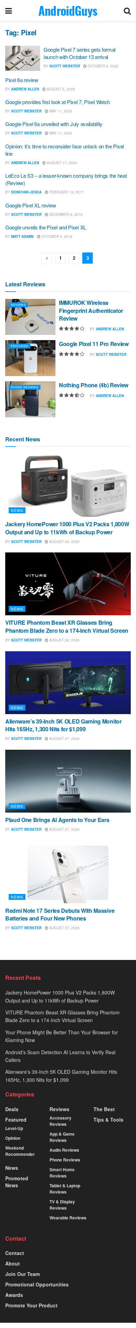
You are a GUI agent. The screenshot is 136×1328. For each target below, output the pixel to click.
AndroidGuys (68, 10)
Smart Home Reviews (62, 1172)
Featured (19, 346)
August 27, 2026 (64, 738)
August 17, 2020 (61, 162)
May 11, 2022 (60, 111)
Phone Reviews (24, 387)
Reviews (18, 305)
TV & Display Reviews (62, 1204)
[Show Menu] (8, 10)
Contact (14, 1252)
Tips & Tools (108, 1119)
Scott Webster (65, 66)
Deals (11, 1109)
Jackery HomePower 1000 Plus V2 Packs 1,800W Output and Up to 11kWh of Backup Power (67, 528)
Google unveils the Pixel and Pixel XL (45, 227)
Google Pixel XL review (30, 205)
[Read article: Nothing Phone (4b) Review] (30, 399)
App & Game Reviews (62, 1137)
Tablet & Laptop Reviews (65, 1188)
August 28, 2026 (64, 541)
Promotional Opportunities (37, 1284)
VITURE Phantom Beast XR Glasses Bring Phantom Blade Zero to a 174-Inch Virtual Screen (66, 626)
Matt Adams (22, 236)
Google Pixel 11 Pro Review (94, 344)
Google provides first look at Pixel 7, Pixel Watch (57, 101)
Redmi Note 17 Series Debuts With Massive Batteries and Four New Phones (59, 914)
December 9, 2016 (65, 214)
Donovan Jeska (26, 192)
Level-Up (14, 1128)
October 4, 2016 (56, 236)
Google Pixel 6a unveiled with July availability (54, 123)
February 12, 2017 (66, 192)
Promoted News (16, 1182)
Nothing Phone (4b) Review (93, 385)
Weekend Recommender (20, 1151)
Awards (14, 1294)
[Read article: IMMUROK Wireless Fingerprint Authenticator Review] (30, 317)
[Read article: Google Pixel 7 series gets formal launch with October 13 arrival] (22, 58)
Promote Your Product (31, 1305)
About (12, 1263)
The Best (104, 1109)
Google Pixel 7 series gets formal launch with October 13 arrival (79, 53)
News (17, 510)
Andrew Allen (25, 89)
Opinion (12, 1138)
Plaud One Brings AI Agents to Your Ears (57, 820)
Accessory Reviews (60, 1121)
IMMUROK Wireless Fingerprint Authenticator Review (91, 310)
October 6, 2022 (102, 66)
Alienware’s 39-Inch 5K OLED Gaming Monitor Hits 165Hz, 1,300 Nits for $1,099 (63, 725)
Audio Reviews (64, 1150)
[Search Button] (127, 10)
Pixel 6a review (21, 79)
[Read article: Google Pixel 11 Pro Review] (30, 358)
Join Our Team (22, 1273)
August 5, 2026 (60, 89)
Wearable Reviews (68, 1218)
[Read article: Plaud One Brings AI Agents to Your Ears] (68, 781)
